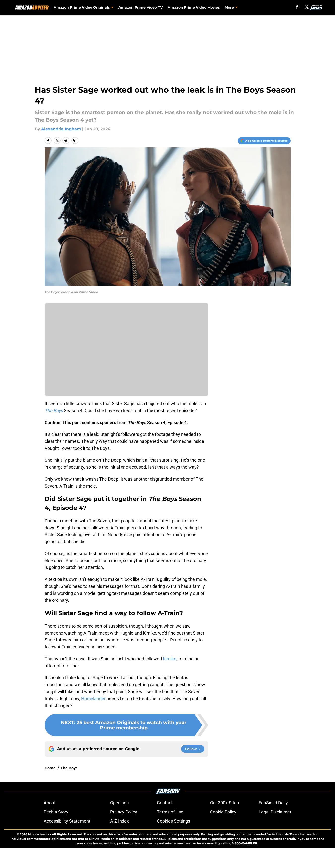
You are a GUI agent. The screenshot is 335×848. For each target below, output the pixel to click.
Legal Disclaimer (275, 811)
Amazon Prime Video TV (140, 7)
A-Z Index (119, 821)
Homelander (94, 698)
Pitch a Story (56, 811)
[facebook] (297, 7)
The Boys (69, 768)
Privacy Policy (123, 811)
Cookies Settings (173, 821)
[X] (307, 7)
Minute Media (38, 834)
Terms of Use (170, 811)
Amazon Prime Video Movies (194, 7)
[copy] (74, 140)
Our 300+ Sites (224, 802)
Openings (119, 802)
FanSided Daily (273, 802)
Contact (165, 802)
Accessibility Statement (67, 821)
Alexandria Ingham (61, 129)
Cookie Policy (223, 811)
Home (50, 768)
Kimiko (169, 658)
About (50, 802)
